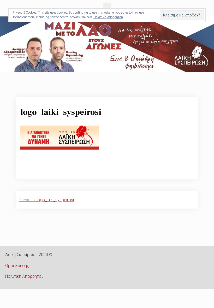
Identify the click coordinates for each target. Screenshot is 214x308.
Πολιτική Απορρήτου (24, 276)
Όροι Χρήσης (17, 265)
